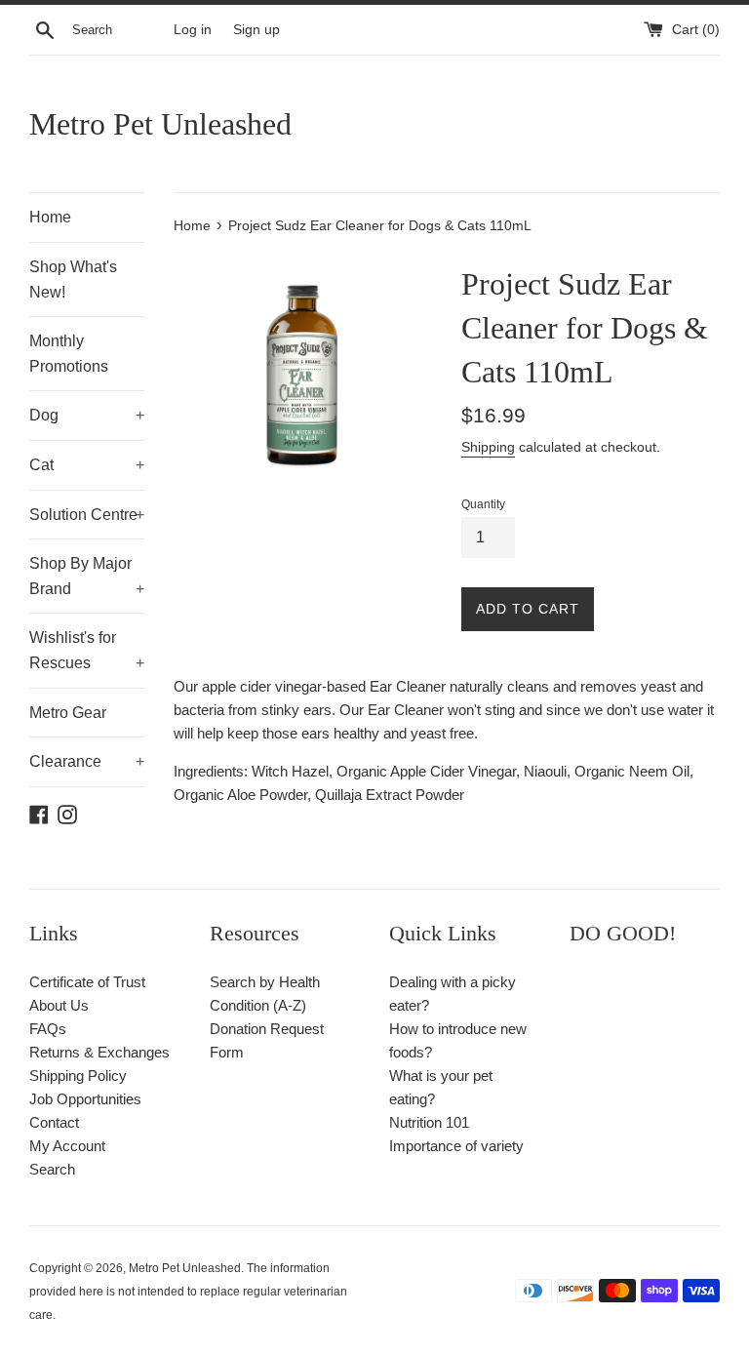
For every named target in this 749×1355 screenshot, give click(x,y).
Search (52, 1169)
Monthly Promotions (68, 354)
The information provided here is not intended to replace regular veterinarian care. (188, 1291)
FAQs (47, 1028)
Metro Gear (67, 712)
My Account (67, 1145)
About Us (59, 1005)
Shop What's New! (73, 279)
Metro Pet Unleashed (160, 123)
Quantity (483, 504)
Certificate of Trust (87, 982)
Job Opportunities (85, 1099)
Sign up (256, 29)
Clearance (86, 761)
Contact (54, 1122)
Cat (86, 465)
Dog (86, 415)
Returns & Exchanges (99, 1052)
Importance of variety (456, 1145)
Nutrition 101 (429, 1122)
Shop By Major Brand (86, 576)
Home (50, 217)
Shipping (488, 447)
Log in (193, 29)
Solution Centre (86, 514)
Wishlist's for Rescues (86, 650)
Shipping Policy (78, 1075)
